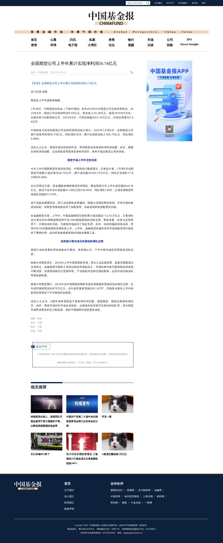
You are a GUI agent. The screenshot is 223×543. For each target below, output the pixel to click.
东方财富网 (144, 490)
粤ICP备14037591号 (86, 529)
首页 (34, 39)
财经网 (160, 496)
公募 (53, 39)
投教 (170, 45)
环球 (53, 45)
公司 (170, 39)
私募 (92, 39)
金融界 (158, 490)
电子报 (194, 3)
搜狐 (124, 502)
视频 (131, 45)
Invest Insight (189, 44)
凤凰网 (130, 490)
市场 (150, 39)
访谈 (150, 45)
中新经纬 (115, 496)
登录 (204, 3)
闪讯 (73, 39)
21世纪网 (148, 496)
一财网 (148, 502)
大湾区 (92, 45)
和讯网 (114, 502)
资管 (34, 45)
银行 (131, 39)
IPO (189, 39)
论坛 (112, 45)
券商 (112, 39)
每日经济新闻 (131, 496)
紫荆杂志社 (117, 490)
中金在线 (136, 502)
